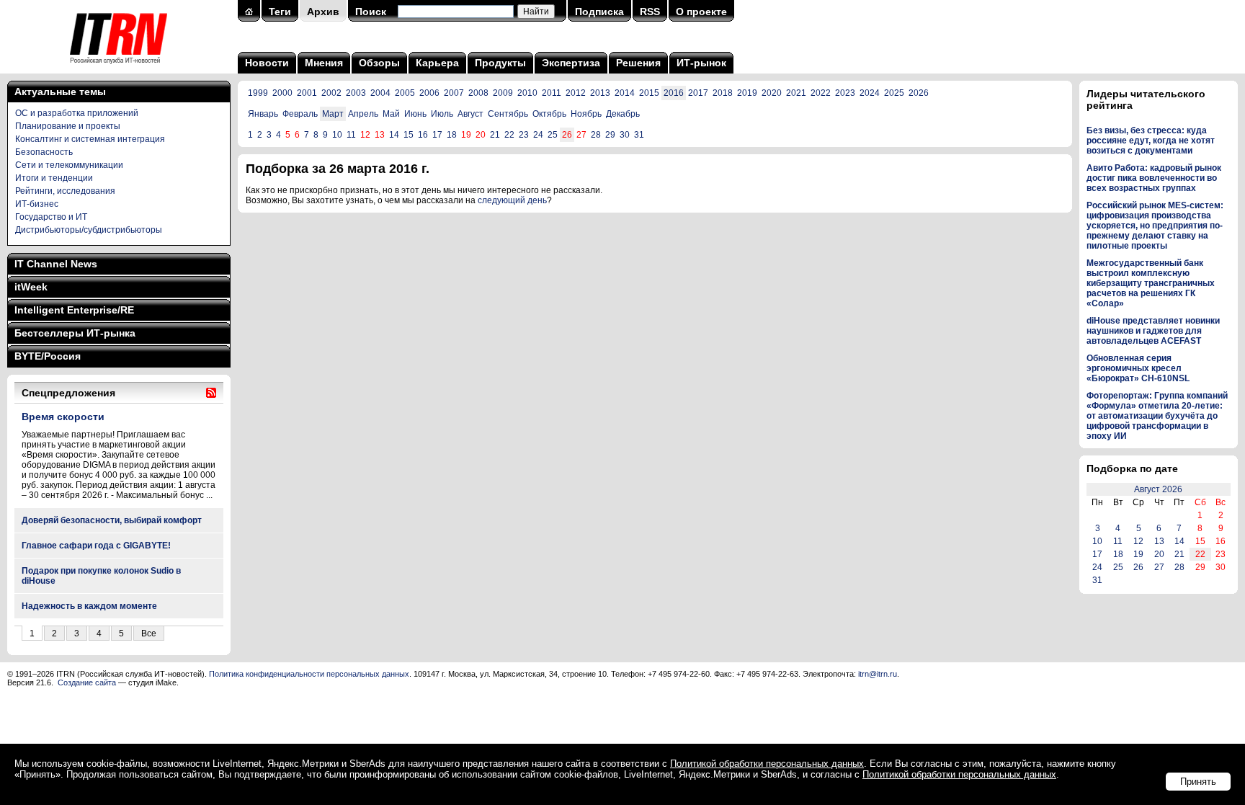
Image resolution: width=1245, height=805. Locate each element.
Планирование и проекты (67, 126)
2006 (429, 93)
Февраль (300, 114)
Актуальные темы (60, 91)
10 (337, 135)
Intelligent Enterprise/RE (74, 310)
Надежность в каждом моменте (89, 606)
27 (1159, 567)
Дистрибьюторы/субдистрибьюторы (88, 230)
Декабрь (623, 114)
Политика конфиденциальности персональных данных (309, 674)
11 (351, 135)
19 (1138, 554)
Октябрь (549, 114)
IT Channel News (55, 264)
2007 (454, 93)
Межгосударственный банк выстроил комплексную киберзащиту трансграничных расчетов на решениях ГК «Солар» (1150, 283)
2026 (919, 93)
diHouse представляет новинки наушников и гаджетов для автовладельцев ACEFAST (1153, 331)
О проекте (701, 11)
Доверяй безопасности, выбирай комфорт (112, 520)
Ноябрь (586, 114)
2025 (894, 93)
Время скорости (63, 416)
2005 (405, 93)
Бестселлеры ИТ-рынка (74, 333)
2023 (845, 93)
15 (408, 135)
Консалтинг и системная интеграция (90, 139)
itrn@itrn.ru (877, 674)
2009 (503, 93)
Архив (323, 11)
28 (596, 135)
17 (437, 135)
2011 (551, 93)
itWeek (31, 287)
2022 (821, 93)
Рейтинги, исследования (65, 191)
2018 (723, 93)
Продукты (500, 62)
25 (553, 135)
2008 (478, 93)
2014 (625, 93)
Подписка (599, 11)
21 (495, 135)
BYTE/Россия (47, 356)
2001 (307, 93)
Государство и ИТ (51, 217)
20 (1159, 554)
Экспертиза (571, 62)
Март (333, 114)
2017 (698, 93)
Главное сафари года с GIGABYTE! (96, 546)
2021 (796, 93)
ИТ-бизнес (36, 204)
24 (538, 135)
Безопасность (44, 152)
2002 (331, 93)
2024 (870, 93)
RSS (650, 11)
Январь (263, 114)
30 (625, 135)
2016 (674, 93)
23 (524, 135)
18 (452, 135)
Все (148, 633)
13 (1159, 541)
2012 (576, 93)
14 (394, 135)
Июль (442, 114)
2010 (527, 93)
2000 (282, 93)
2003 (356, 93)
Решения (638, 62)
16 (423, 135)
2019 (747, 93)
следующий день (512, 200)
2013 (600, 93)
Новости (267, 62)
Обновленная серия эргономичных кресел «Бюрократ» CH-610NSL (1138, 368)
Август (470, 114)
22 (509, 135)
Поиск (370, 11)
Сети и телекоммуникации (69, 165)
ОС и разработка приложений (76, 113)
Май (391, 114)
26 (1138, 567)
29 (610, 135)
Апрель (363, 114)
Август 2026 (1158, 489)
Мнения (324, 62)
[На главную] (118, 68)
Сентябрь (508, 114)
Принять (1198, 781)
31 (639, 135)
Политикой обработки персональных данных (767, 763)
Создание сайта (87, 682)
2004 (380, 93)
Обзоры (379, 62)
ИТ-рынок (701, 62)
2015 (649, 93)
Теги (280, 11)
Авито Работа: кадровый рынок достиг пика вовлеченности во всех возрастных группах (1153, 178)
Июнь (415, 114)
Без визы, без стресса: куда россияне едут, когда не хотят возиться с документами (1150, 140)
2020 (772, 93)
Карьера (437, 62)
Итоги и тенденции (54, 178)
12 (1138, 541)
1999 (258, 93)
